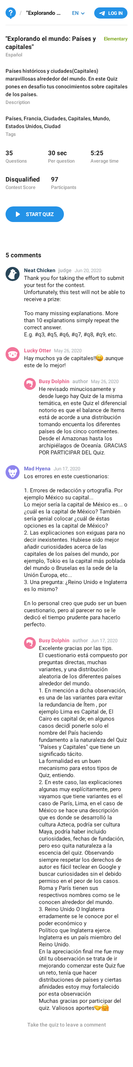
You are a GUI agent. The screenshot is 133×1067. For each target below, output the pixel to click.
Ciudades (55, 118)
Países (13, 118)
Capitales (79, 118)
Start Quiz (40, 214)
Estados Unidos (24, 126)
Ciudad (52, 126)
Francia (32, 118)
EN (75, 13)
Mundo (101, 118)
